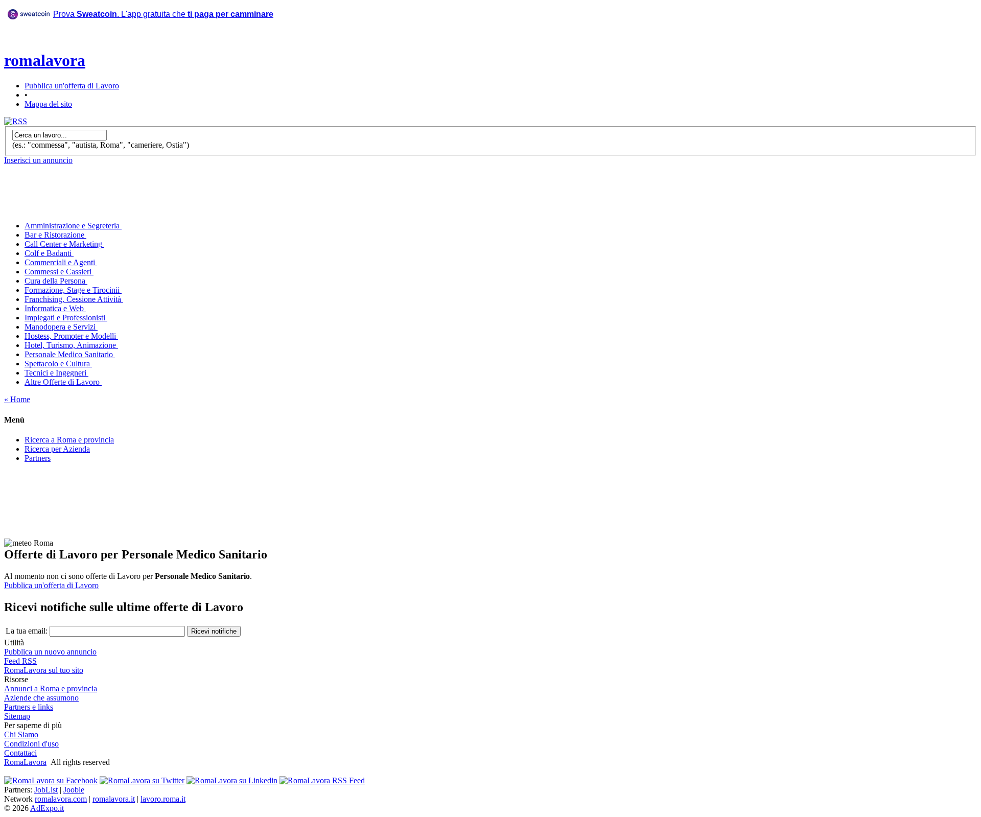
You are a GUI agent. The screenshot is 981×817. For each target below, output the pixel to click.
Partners (38, 458)
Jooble (73, 789)
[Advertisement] (209, 50)
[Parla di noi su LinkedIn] (231, 780)
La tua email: (27, 630)
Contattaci (20, 753)
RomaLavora (25, 762)
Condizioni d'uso (31, 743)
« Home (17, 399)
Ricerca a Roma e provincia (69, 439)
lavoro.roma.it (163, 799)
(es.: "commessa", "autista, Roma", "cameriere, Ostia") (100, 145)
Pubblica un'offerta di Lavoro (72, 85)
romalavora (44, 60)
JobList (46, 789)
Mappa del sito (48, 104)
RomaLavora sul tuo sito (43, 670)
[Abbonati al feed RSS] (15, 121)
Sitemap (17, 716)
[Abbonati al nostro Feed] (322, 780)
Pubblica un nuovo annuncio (50, 651)
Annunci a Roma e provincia (50, 688)
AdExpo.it (47, 808)
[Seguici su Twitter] (142, 780)
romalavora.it (113, 799)
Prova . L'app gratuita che (163, 14)
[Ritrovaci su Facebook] (51, 780)
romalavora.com (61, 799)
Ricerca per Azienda (57, 449)
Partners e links (28, 707)
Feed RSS (20, 661)
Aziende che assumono (41, 697)
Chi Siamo (21, 734)
